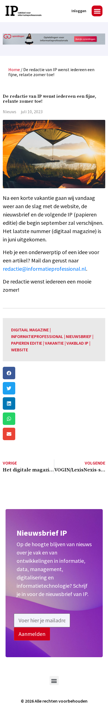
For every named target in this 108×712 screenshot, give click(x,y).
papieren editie (26, 343)
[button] (97, 11)
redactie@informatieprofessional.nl (44, 268)
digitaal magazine (30, 329)
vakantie (54, 343)
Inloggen (78, 11)
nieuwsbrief (78, 336)
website (19, 349)
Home (14, 69)
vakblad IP (77, 343)
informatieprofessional (37, 336)
